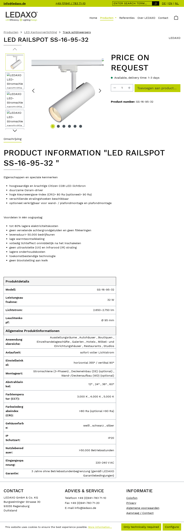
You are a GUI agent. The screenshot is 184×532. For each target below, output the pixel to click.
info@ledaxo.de (15, 3)
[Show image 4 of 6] (69, 126)
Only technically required (141, 527)
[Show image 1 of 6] (52, 126)
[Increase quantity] (129, 87)
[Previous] (33, 90)
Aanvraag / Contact (140, 513)
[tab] (13, 139)
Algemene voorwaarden (142, 508)
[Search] (155, 3)
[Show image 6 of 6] (80, 126)
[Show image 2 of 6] (58, 126)
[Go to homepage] (22, 16)
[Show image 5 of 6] (74, 126)
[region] (53, 91)
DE (164, 3)
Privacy (131, 503)
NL (177, 3)
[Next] (100, 90)
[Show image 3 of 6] (63, 126)
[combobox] (132, 3)
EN (170, 3)
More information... (100, 527)
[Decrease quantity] (114, 87)
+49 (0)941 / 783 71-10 (71, 3)
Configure (172, 527)
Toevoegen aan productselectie (158, 88)
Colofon (131, 498)
